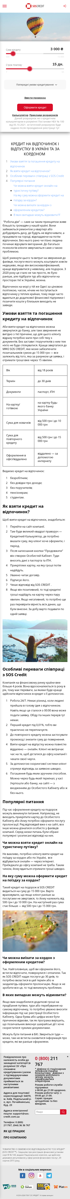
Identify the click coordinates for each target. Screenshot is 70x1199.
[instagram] (31, 1175)
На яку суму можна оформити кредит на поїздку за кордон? (39, 197)
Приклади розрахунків (43, 115)
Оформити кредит (35, 107)
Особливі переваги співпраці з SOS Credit (37, 176)
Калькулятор (20, 115)
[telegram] (49, 1175)
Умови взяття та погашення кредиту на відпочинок (35, 164)
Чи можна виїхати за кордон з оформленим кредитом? (32, 207)
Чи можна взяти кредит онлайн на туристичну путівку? (35, 188)
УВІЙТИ (65, 6)
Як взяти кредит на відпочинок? (30, 171)
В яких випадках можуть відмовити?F (37, 215)
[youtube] (40, 1175)
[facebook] (22, 1175)
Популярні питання (22, 181)
